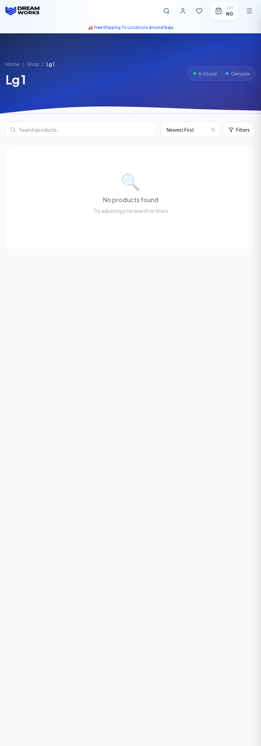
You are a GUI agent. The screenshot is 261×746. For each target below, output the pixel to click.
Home (12, 64)
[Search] (166, 11)
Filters (243, 130)
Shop (33, 64)
